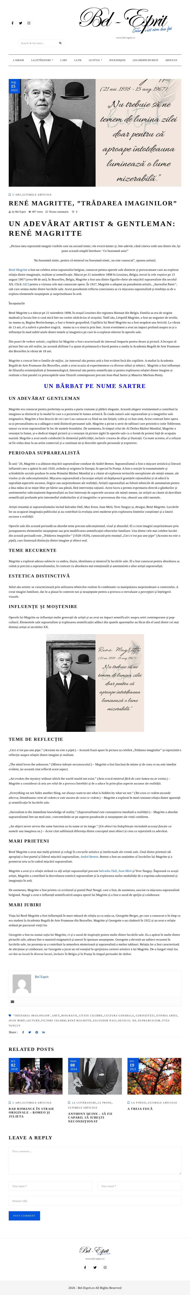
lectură (33, 1020)
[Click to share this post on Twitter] (29, 1032)
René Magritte (79, 1020)
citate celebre (91, 1015)
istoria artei (166, 1015)
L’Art (63, 60)
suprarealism (149, 1020)
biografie (69, 1015)
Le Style (94, 60)
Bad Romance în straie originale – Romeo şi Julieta (31, 1112)
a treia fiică (140, 1108)
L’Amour (18, 60)
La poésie (138, 1102)
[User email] (12, 1001)
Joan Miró (125, 871)
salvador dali (105, 1020)
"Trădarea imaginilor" (32, 1015)
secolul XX (127, 1020)
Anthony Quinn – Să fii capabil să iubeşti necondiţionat (90, 1117)
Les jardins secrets (145, 60)
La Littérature (41, 60)
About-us (171, 60)
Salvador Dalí (108, 871)
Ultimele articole (37, 195)
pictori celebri (53, 1020)
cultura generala (119, 1015)
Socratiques (117, 60)
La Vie (78, 60)
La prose (105, 1102)
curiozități (145, 1015)
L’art (17, 195)
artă (56, 1015)
